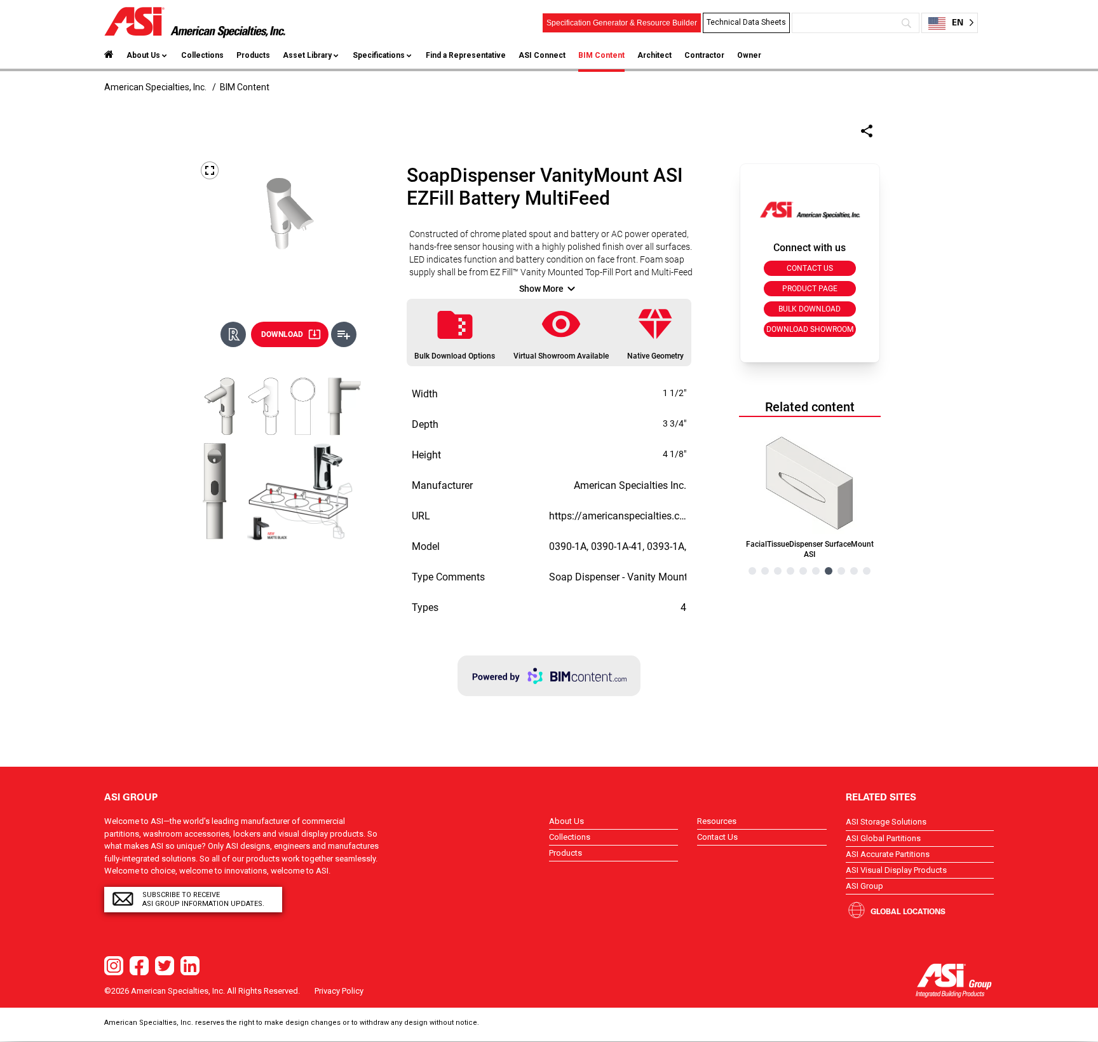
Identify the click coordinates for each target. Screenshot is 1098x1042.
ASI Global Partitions (883, 838)
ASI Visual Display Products (896, 870)
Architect (654, 55)
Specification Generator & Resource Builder (621, 22)
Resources (716, 821)
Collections (202, 55)
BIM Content (601, 55)
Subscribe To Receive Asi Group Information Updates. (203, 899)
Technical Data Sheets (746, 22)
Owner (749, 55)
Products (253, 55)
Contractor (704, 55)
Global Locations (908, 911)
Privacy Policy (339, 991)
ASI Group (864, 886)
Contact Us (717, 837)
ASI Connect (542, 55)
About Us (143, 55)
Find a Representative (466, 55)
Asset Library (307, 55)
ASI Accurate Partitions (888, 854)
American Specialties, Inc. (155, 87)
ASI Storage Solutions (886, 821)
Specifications (379, 55)
